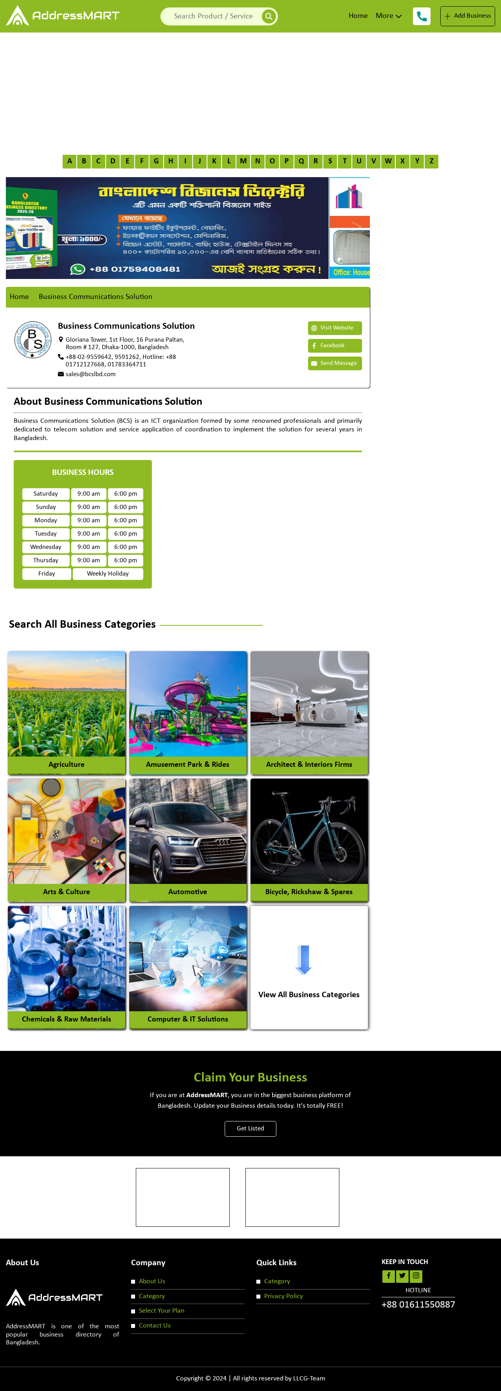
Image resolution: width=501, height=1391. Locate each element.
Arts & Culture (66, 892)
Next (354, 220)
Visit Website (336, 328)
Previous (21, 220)
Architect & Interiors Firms (309, 765)
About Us (152, 1281)
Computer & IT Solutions (188, 1019)
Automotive (187, 892)
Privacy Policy (283, 1296)
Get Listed (250, 1128)
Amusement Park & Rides (187, 765)
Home (358, 16)
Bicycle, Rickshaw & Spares (309, 892)
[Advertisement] (250, 91)
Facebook (331, 345)
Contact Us (155, 1325)
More (384, 16)
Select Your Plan (161, 1311)
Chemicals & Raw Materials (66, 1019)
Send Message (338, 363)
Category (152, 1296)
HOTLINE (418, 1298)
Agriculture (67, 765)
